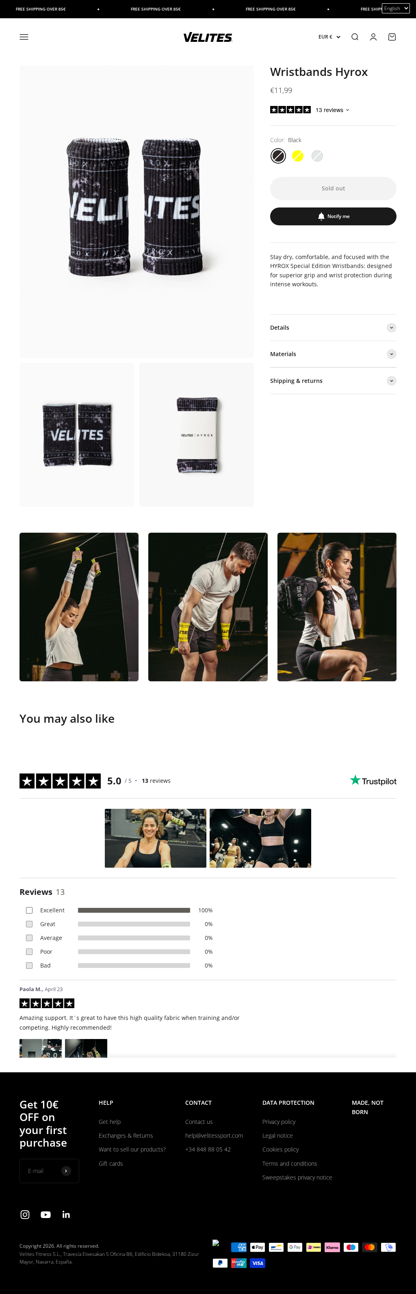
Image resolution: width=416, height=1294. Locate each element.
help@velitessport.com (214, 1135)
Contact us (199, 1121)
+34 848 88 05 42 (208, 1149)
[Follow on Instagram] (25, 1214)
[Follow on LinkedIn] (66, 1214)
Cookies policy (280, 1149)
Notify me (338, 216)
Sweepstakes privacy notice (297, 1177)
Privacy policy (278, 1121)
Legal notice (277, 1135)
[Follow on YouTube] (45, 1214)
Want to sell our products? (132, 1149)
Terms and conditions (289, 1163)
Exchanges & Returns (126, 1135)
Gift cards (111, 1163)
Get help (110, 1121)
